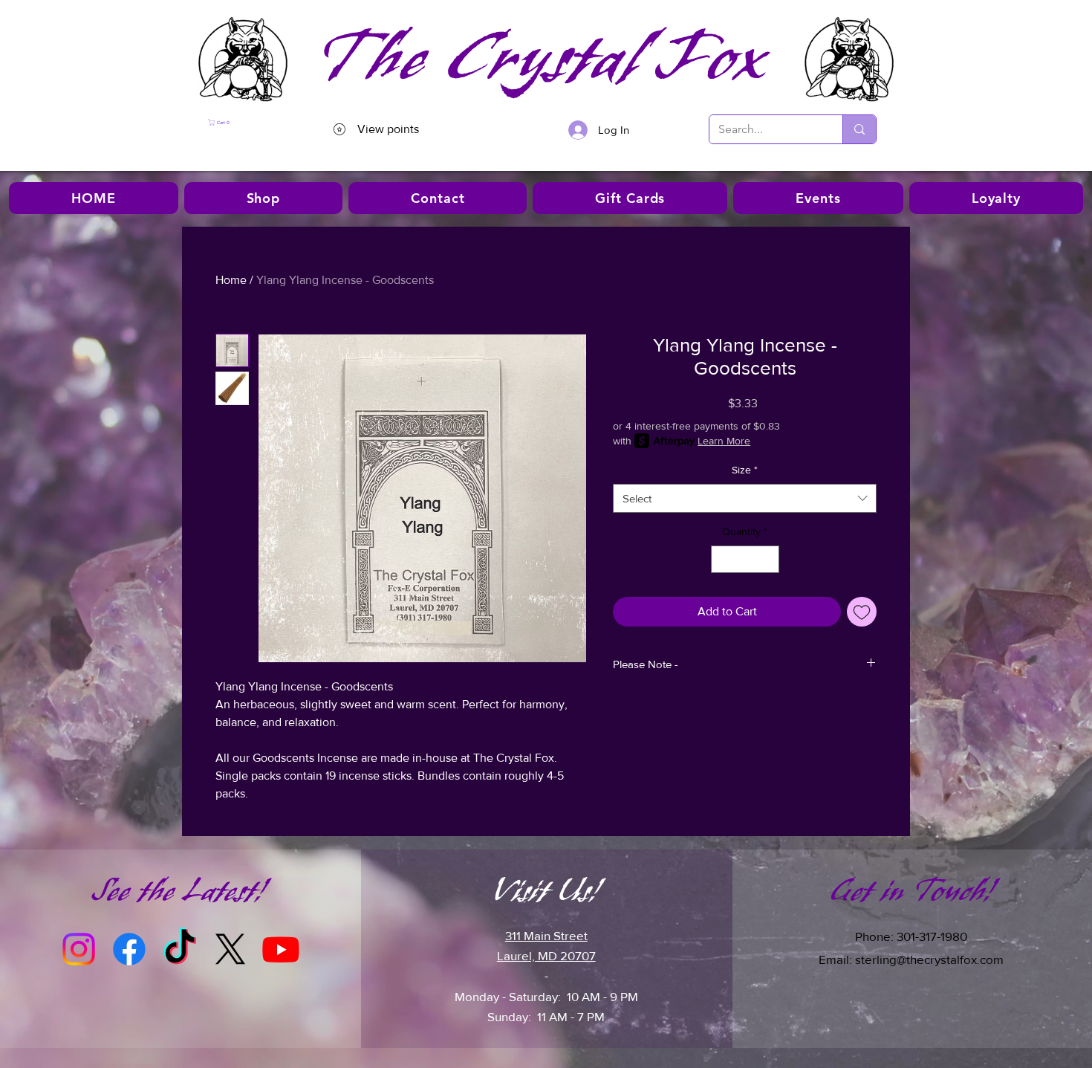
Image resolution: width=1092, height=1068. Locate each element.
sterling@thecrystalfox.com (929, 959)
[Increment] (767, 559)
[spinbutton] (745, 559)
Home (231, 280)
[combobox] (745, 498)
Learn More (724, 441)
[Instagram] (78, 949)
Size (745, 470)
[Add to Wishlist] (862, 612)
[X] (230, 949)
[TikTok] (179, 949)
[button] (248, 122)
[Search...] (859, 129)
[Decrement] (722, 559)
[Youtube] (280, 949)
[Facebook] (129, 949)
